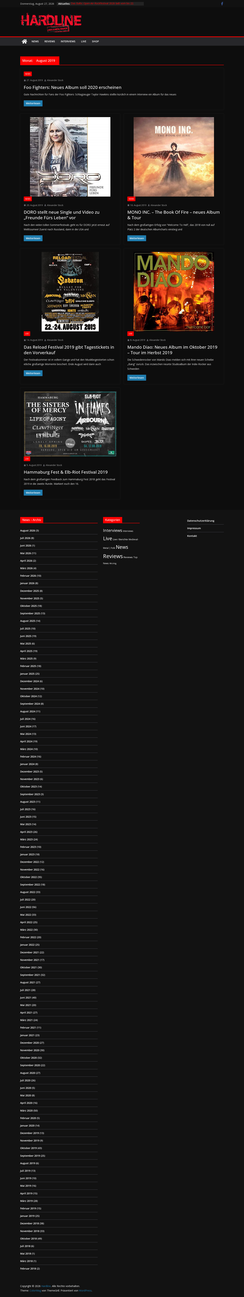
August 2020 (27, 1073)
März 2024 (26, 749)
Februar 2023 (28, 847)
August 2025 (27, 621)
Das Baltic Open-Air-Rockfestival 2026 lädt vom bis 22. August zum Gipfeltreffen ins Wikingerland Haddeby (102, 5)
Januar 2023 (27, 854)
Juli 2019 (25, 1170)
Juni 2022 (25, 907)
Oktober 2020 (28, 1057)
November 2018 (29, 1231)
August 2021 (27, 982)
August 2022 (27, 892)
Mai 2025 (25, 643)
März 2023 (26, 839)
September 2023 (30, 794)
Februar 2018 (28, 1268)
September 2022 (30, 884)
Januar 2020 (27, 1125)
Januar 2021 (27, 1035)
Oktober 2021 (28, 967)
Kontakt (192, 536)
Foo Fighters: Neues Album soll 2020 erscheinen (72, 87)
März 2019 (26, 1201)
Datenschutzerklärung (200, 520)
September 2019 (30, 1155)
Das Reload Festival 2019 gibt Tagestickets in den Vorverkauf (69, 349)
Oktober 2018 (28, 1238)
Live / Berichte (120, 539)
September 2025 (30, 613)
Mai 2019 (25, 1185)
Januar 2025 (27, 673)
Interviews (68, 41)
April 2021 (26, 1012)
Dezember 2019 (29, 1133)
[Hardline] (24, 41)
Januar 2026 (27, 583)
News (35, 41)
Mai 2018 (25, 1253)
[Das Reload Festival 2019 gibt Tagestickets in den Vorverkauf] (70, 291)
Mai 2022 (25, 914)
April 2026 (26, 560)
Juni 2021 (25, 997)
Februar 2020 (28, 1118)
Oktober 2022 (28, 877)
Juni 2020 (25, 1088)
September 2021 (30, 975)
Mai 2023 (25, 824)
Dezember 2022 (29, 862)
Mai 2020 (25, 1095)
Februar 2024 (28, 756)
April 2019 (26, 1193)
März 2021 (26, 1020)
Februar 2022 (28, 937)
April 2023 (26, 832)
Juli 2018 (25, 1246)
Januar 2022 (27, 944)
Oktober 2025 (28, 606)
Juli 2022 (25, 899)
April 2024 (26, 741)
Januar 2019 (27, 1216)
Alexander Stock (55, 80)
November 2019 (29, 1140)
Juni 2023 (25, 816)
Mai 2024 (25, 734)
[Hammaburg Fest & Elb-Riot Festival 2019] (70, 423)
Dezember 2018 (29, 1223)
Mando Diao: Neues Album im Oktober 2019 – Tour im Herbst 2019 (172, 349)
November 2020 (29, 1050)
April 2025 (26, 651)
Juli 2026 (25, 538)
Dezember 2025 (29, 591)
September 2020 (30, 1065)
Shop (95, 41)
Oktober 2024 (28, 696)
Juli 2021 (25, 990)
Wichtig (112, 563)
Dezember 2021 (29, 952)
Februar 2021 (28, 1027)
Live (83, 41)
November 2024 (29, 688)
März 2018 (26, 1261)
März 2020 (26, 1110)
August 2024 (27, 711)
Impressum (194, 528)
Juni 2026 (25, 545)
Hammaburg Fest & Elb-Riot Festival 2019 (66, 472)
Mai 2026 (25, 553)
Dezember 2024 (29, 681)
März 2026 (26, 568)
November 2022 (29, 869)
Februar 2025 (28, 666)
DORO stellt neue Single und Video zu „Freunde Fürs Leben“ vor (61, 214)
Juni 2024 (25, 726)
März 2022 (26, 929)
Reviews (49, 41)
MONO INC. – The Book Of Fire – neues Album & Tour (173, 214)
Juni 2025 (25, 636)
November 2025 (29, 598)
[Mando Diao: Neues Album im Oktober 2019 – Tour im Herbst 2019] (173, 291)
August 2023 (27, 801)
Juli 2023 (25, 809)
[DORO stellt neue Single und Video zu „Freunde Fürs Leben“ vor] (70, 157)
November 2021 (29, 960)
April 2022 (26, 922)
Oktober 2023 (28, 786)
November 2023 (29, 779)
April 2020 (26, 1103)
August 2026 (27, 530)
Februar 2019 (28, 1208)
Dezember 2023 (29, 771)
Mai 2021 (25, 1005)
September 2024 (30, 703)
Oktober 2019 (28, 1148)
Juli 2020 (25, 1080)
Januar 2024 (27, 764)
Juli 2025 (25, 628)
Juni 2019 (25, 1178)
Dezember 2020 (29, 1042)
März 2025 (26, 658)
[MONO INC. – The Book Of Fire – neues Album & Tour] (173, 157)
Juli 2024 (25, 719)
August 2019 (27, 1163)
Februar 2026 (28, 575)
